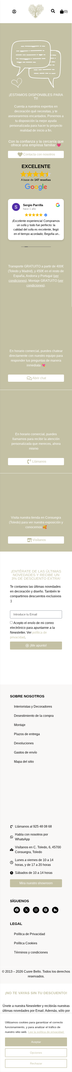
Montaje (19, 725)
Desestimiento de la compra (34, 715)
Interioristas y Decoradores (33, 706)
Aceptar (36, 1041)
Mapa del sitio (24, 761)
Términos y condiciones (31, 952)
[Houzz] (55, 910)
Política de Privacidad (29, 934)
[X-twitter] (26, 910)
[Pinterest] (45, 910)
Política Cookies (25, 943)
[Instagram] (36, 910)
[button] (14, 12)
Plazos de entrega (27, 734)
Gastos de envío (25, 752)
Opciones (36, 1052)
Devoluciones (24, 743)
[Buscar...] (53, 11)
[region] (36, 1042)
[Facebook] (17, 910)
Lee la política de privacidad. (46, 1031)
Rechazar (36, 1063)
